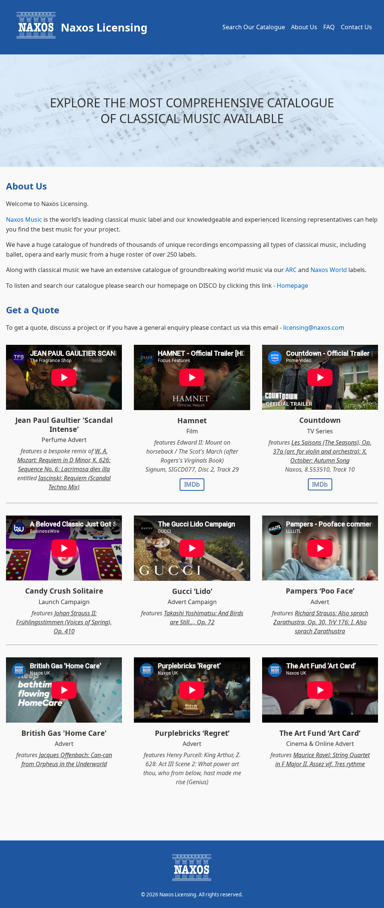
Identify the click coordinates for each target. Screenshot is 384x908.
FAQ (329, 27)
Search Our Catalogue (253, 27)
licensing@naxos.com (313, 327)
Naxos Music (24, 219)
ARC (291, 270)
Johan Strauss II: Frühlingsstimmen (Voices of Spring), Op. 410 (64, 622)
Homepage (292, 285)
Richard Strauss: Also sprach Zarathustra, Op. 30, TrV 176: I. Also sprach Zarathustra (320, 622)
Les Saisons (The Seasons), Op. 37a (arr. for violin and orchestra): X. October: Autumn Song (322, 451)
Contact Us (356, 27)
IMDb (192, 484)
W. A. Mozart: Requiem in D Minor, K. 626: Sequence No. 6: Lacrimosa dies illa (64, 460)
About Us (304, 27)
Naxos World (328, 270)
